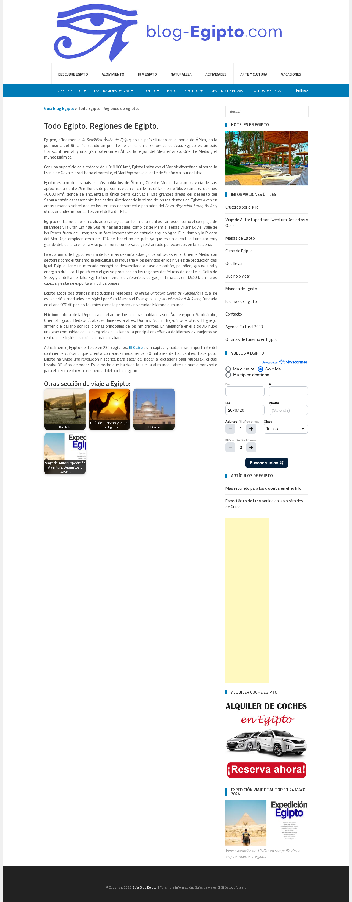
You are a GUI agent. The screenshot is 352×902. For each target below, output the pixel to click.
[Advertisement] (248, 600)
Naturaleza (181, 74)
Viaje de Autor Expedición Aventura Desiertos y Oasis (267, 223)
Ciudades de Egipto (66, 90)
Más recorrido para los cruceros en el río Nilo (263, 488)
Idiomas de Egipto (241, 301)
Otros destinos (267, 90)
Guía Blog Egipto (59, 108)
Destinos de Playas (227, 90)
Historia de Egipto (183, 90)
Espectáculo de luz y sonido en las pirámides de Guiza (264, 504)
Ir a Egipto (147, 74)
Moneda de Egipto (241, 289)
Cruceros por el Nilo (242, 207)
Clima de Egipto (239, 251)
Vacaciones (291, 74)
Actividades (216, 74)
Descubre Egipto (73, 74)
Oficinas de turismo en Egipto (251, 339)
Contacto (234, 314)
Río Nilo (148, 90)
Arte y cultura (253, 74)
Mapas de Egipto (240, 238)
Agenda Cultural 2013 (244, 326)
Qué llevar (234, 263)
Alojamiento (113, 74)
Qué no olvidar (238, 276)
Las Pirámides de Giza (111, 90)
